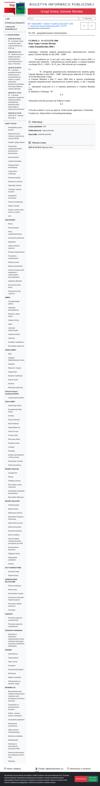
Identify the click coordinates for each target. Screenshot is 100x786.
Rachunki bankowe (15, 531)
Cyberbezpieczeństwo (16, 398)
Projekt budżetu (13, 505)
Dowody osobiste (14, 178)
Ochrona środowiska (15, 202)
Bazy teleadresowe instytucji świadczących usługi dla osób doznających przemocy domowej (16, 696)
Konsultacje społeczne (16, 346)
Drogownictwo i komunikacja (13, 166)
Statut (10, 324)
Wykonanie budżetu (15, 513)
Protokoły (11, 451)
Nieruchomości (13, 157)
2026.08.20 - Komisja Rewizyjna (15, 115)
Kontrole (11, 384)
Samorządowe (13, 658)
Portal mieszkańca (14, 465)
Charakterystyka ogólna (14, 303)
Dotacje (11, 564)
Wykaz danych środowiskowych (14, 731)
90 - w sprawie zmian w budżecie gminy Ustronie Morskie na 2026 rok (15, 43)
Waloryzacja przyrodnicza (12, 725)
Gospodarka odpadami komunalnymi (16, 492)
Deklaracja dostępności (16, 23)
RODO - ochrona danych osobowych (15, 715)
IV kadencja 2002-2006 (59, 24)
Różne (10, 224)
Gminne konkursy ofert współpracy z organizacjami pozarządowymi (16, 273)
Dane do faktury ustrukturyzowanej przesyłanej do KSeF (15, 541)
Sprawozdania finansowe (13, 548)
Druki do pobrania (14, 586)
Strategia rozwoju (14, 481)
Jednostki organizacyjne (13, 329)
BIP (8, 19)
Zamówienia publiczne (16, 238)
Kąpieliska (12, 242)
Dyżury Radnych (14, 420)
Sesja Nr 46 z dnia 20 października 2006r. (45, 26)
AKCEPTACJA (81, 779)
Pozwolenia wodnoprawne (13, 257)
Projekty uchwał (13, 443)
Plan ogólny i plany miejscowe (15, 486)
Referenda (12, 673)
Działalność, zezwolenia (12, 197)
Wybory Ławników (14, 677)
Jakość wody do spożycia (14, 247)
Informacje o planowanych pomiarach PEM (14, 746)
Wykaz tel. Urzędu (14, 368)
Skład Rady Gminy (14, 406)
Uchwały (11, 447)
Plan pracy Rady (14, 439)
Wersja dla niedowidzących (11, 28)
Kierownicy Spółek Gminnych (14, 605)
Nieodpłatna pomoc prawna (15, 129)
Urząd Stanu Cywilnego (12, 172)
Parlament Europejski (15, 669)
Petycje (10, 477)
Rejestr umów (13, 380)
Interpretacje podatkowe (12, 559)
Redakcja (11, 761)
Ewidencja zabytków (15, 736)
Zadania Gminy (13, 320)
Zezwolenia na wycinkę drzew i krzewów (13, 707)
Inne (9, 216)
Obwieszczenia (13, 262)
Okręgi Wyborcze (14, 427)
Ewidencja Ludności (15, 181)
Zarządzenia (12, 473)
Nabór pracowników (15, 266)
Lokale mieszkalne (14, 161)
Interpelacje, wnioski (15, 461)
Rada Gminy (12, 590)
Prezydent (11, 666)
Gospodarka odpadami (16, 720)
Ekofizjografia (13, 740)
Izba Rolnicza (13, 654)
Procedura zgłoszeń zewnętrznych (15, 625)
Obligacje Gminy (14, 554)
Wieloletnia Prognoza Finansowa (15, 518)
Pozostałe (11, 610)
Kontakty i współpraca (16, 342)
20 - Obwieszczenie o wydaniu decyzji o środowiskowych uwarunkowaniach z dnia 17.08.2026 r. (15, 58)
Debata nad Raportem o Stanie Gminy (16, 456)
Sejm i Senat (12, 662)
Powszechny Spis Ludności (14, 292)
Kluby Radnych (13, 424)
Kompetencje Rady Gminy (15, 411)
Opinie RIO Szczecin (15, 523)
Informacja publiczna (15, 387)
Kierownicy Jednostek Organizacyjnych (16, 599)
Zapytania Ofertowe (15, 281)
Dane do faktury (13, 535)
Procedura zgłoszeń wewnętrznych (15, 619)
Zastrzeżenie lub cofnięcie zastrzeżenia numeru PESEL (16, 136)
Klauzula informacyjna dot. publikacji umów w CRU (16, 755)
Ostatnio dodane (13, 35)
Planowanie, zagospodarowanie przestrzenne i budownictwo (15, 149)
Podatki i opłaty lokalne (16, 142)
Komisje (11, 416)
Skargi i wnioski (13, 206)
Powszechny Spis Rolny (14, 286)
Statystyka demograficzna (13, 309)
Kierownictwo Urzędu (15, 593)
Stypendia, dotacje (14, 185)
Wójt (9, 354)
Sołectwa (11, 338)
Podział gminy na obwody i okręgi (14, 682)
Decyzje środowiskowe (16, 252)
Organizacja (12, 372)
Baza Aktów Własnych (16, 497)
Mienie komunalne (14, 527)
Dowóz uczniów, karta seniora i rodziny (16, 211)
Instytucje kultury (14, 334)
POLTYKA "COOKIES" (93, 779)
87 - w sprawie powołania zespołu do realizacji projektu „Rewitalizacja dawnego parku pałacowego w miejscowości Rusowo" (16, 101)
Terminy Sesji (13, 435)
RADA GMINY (37, 24)
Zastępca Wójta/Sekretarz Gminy (16, 359)
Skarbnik (11, 364)
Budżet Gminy (13, 509)
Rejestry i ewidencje (15, 376)
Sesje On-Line (13, 431)
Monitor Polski (13, 575)
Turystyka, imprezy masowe (14, 191)
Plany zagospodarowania (15, 233)
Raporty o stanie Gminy (14, 315)
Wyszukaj (87, 18)
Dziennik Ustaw (13, 572)
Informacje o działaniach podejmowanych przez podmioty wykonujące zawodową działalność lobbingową (16, 640)
